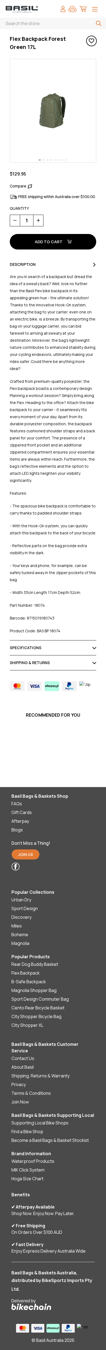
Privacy (18, 1084)
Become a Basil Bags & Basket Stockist (50, 1140)
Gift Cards (21, 812)
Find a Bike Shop (27, 1132)
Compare (18, 186)
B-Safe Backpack (28, 982)
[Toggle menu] (94, 10)
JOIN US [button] (25, 854)
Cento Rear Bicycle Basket (37, 1008)
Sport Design (24, 908)
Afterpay (20, 821)
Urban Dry (21, 900)
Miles (16, 926)
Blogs (17, 830)
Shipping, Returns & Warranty (40, 1076)
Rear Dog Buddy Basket (34, 964)
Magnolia (20, 943)
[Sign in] (63, 10)
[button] (49, 866)
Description (23, 264)
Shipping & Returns (30, 662)
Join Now (20, 1102)
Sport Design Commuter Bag (40, 999)
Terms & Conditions (31, 1093)
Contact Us (22, 1058)
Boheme (19, 935)
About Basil (22, 1067)
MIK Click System (28, 1170)
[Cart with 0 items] (83, 9)
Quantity (19, 208)
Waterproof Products (32, 1161)
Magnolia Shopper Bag (34, 990)
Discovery (21, 917)
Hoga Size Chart (27, 1179)
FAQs (16, 804)
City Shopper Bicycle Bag (36, 1016)
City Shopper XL (27, 1025)
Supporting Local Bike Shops (39, 1123)
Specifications (25, 647)
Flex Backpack (25, 973)
